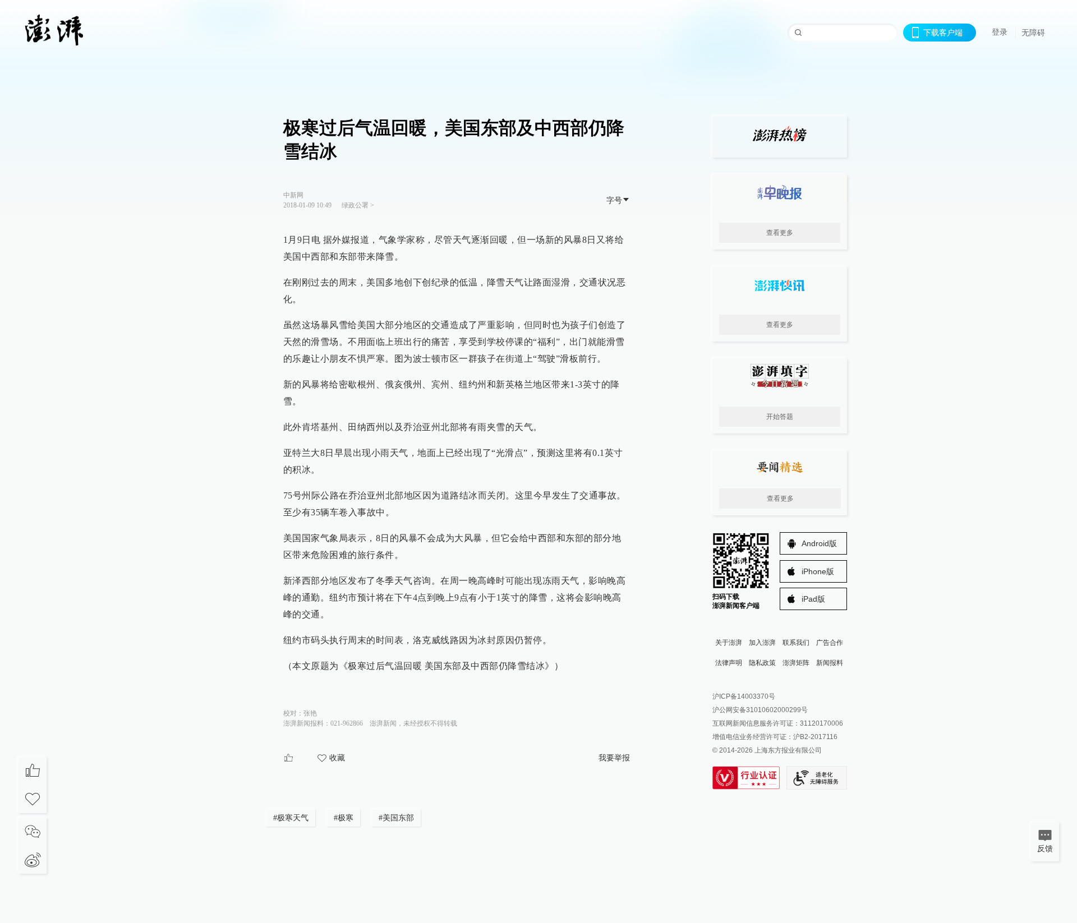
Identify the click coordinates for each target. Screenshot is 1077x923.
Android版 (819, 543)
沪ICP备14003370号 (743, 696)
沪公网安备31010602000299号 (760, 710)
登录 (999, 31)
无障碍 (1033, 32)
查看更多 (779, 233)
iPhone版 (818, 571)
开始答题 (779, 417)
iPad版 (813, 598)
